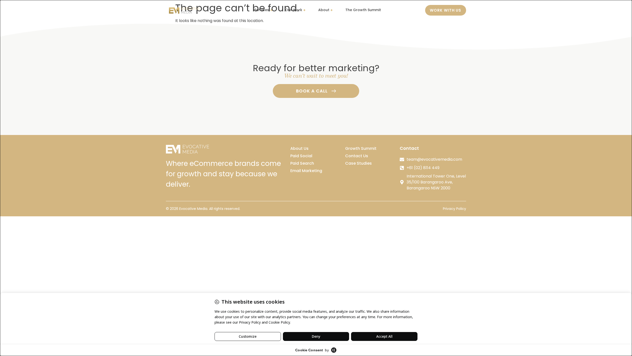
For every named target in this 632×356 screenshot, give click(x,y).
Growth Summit (360, 148)
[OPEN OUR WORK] (304, 10)
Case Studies (358, 163)
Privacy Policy (454, 208)
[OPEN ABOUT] (332, 10)
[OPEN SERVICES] (271, 10)
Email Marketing (306, 171)
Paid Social (301, 156)
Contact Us (356, 156)
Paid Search (302, 163)
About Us (299, 148)
